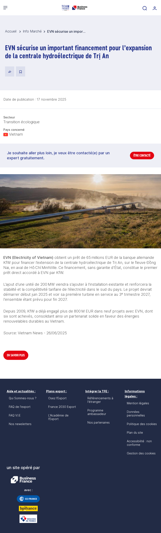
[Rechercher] (144, 8)
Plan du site (135, 432)
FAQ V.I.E (15, 415)
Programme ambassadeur (96, 412)
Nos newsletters (20, 424)
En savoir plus (16, 355)
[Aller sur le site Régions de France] (28, 519)
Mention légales (138, 403)
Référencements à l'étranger (100, 399)
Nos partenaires (98, 422)
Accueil (11, 31)
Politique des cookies (142, 424)
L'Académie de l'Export (58, 417)
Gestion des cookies (141, 453)
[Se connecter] (154, 8)
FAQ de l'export (19, 407)
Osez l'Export (57, 398)
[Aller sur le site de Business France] (23, 479)
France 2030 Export (62, 407)
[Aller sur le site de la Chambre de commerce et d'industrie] (28, 498)
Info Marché (32, 31)
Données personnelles (136, 413)
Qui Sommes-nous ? (22, 398)
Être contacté (142, 155)
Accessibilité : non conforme (139, 442)
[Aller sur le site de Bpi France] (28, 508)
